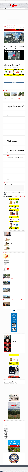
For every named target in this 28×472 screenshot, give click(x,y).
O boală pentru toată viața (13, 341)
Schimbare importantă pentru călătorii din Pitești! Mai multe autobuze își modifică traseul (13, 279)
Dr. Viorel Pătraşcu (6, 429)
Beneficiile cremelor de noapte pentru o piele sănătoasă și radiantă (11, 381)
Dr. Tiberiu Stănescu (6, 428)
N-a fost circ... (12, 239)
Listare (21, 27)
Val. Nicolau (5, 438)
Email (23, 27)
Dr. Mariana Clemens (6, 427)
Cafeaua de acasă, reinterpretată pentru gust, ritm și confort (10, 383)
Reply (7, 109)
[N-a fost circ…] (7, 239)
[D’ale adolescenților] (7, 345)
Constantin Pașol (6, 426)
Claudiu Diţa (5, 425)
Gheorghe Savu (5, 433)
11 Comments (14, 27)
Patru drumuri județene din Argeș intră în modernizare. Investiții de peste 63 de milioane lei (12, 300)
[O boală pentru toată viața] (7, 341)
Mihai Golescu (5, 434)
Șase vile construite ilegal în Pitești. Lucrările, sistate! (14, 97)
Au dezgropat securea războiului (14, 243)
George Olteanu (7, 27)
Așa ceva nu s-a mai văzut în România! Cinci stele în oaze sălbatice (7, 97)
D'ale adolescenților (13, 345)
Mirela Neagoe (5, 435)
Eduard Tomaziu (6, 430)
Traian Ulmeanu (5, 437)
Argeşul (5, 424)
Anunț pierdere (5, 258)
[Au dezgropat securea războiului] (7, 243)
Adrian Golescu (5, 422)
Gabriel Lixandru (6, 431)
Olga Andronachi (6, 436)
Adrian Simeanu (5, 423)
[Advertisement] (14, 14)
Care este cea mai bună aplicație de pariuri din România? (10, 382)
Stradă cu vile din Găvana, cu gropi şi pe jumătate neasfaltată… (21, 98)
